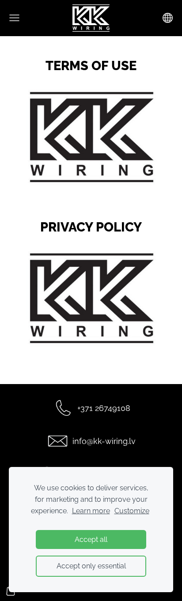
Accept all (91, 539)
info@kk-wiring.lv (104, 441)
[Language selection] (167, 18)
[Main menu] (14, 18)
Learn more (91, 511)
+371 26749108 (103, 408)
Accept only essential (91, 566)
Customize (131, 511)
